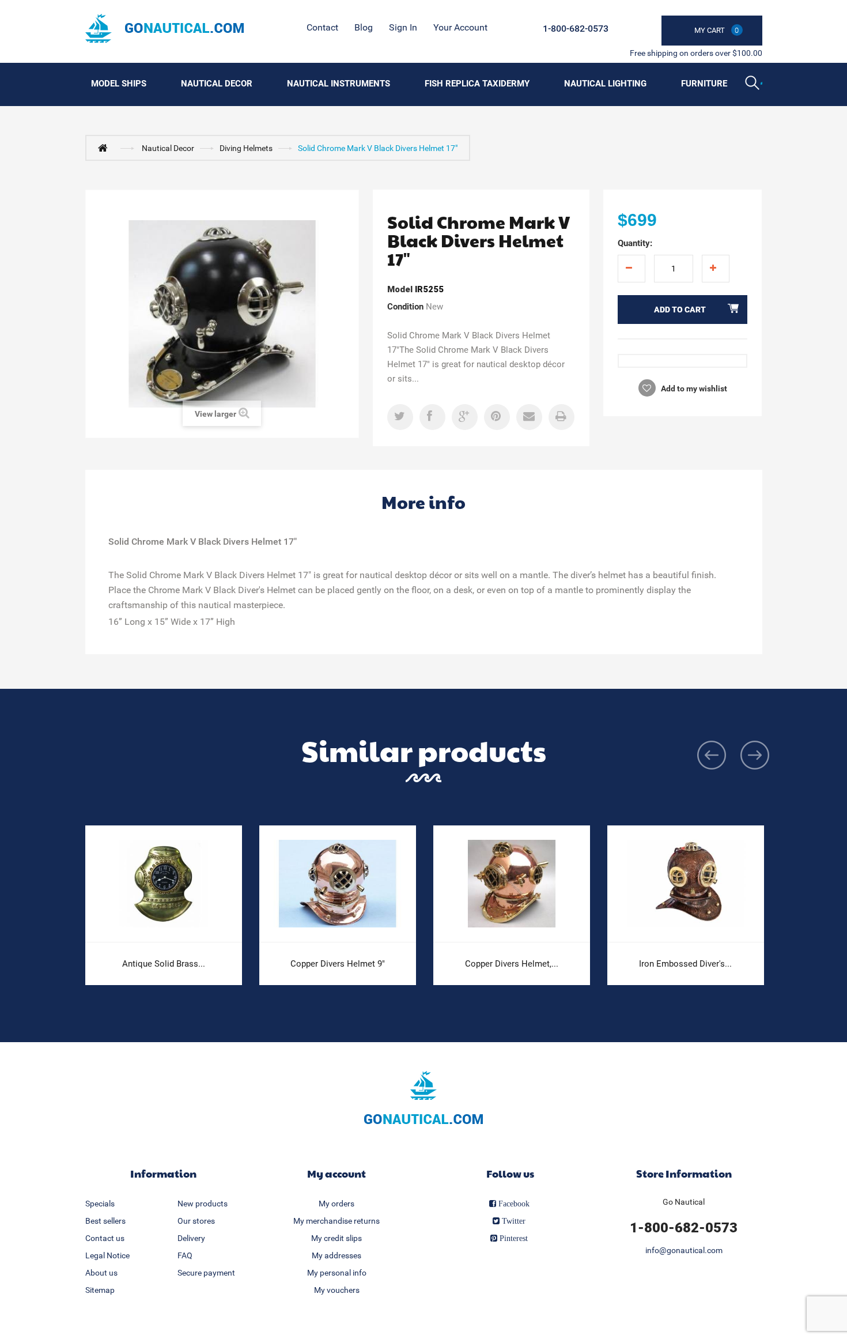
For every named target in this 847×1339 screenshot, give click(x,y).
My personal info (336, 1272)
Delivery (191, 1238)
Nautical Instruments (338, 83)
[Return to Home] (105, 147)
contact (322, 27)
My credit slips (336, 1238)
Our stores (196, 1220)
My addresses (336, 1255)
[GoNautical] (164, 28)
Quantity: (635, 243)
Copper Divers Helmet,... (511, 964)
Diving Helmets (246, 148)
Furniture (704, 83)
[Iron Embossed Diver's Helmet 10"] (685, 883)
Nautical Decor (216, 83)
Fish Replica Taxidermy (477, 83)
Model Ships (118, 83)
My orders (336, 1203)
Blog (363, 27)
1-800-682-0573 (575, 28)
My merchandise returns (336, 1220)
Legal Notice (107, 1255)
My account (336, 1173)
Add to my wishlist (693, 388)
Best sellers (105, 1220)
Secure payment (206, 1272)
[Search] (753, 84)
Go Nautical (684, 1201)
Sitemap (100, 1290)
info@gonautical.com (684, 1250)
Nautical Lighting (605, 83)
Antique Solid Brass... (163, 964)
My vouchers (337, 1290)
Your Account (460, 27)
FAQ (184, 1255)
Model (400, 289)
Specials (100, 1203)
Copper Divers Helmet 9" (337, 964)
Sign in (403, 27)
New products (202, 1203)
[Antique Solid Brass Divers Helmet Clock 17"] (163, 883)
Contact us (104, 1238)
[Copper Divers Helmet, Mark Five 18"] (511, 883)
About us (101, 1272)
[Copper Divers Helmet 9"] (337, 883)
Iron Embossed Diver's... (685, 964)
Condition (405, 306)
